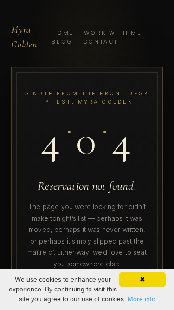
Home (63, 32)
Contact (100, 41)
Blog (62, 41)
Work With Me (113, 32)
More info (141, 299)
